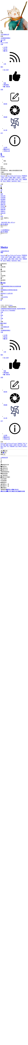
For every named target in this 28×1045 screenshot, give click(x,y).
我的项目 (3, 203)
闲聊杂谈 (3, 201)
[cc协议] (12, 310)
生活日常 (3, 197)
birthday (19, 176)
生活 (4, 181)
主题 (2, 308)
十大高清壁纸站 (5, 230)
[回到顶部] (5, 452)
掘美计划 (3, 204)
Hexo (9, 176)
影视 (6, 179)
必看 (9, 179)
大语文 (19, 177)
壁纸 (14, 177)
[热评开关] (14, 188)
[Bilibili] (4, 283)
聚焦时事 (3, 209)
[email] (1, 283)
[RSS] (2, 283)
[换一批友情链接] (1, 300)
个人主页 (7, 293)
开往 (6, 297)
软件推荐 (3, 199)
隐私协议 (12, 286)
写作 (3, 177)
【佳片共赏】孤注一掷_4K (8, 222)
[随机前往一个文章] (1, 155)
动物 (11, 177)
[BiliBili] (2, 252)
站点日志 (14, 181)
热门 (21, 179)
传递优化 (20, 443)
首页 (2, 194)
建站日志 (6, 290)
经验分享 (3, 213)
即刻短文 (11, 290)
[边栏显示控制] (14, 187)
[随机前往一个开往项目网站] (1, 153)
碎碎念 (9, 181)
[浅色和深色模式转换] (4, 451)
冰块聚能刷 (4, 286)
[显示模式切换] (1, 185)
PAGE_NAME (4, 42)
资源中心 (3, 211)
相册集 (2, 290)
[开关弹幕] (3, 452)
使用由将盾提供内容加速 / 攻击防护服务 (13, 308)
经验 (19, 181)
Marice (11, 305)
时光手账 (3, 207)
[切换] (1, 191)
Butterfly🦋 (4, 176)
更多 (2, 216)
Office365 (14, 176)
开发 (2, 179)
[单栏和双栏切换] (6, 451)
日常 (17, 179)
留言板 (15, 290)
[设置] (2, 452)
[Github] (1, 252)
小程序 (24, 177)
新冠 (13, 179)
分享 (7, 177)
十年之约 (3, 297)
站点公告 (3, 195)
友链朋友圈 (18, 286)
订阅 (11, 293)
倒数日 (8, 286)
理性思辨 (12, 446)
